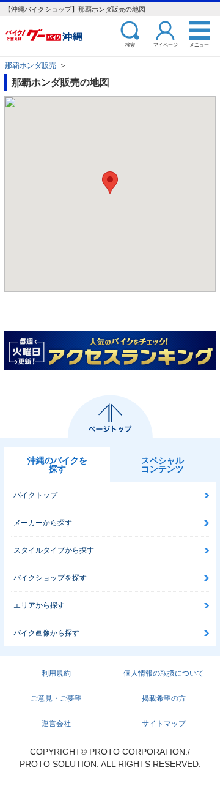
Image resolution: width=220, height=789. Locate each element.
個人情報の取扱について (163, 673)
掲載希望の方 (164, 698)
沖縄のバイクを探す (57, 464)
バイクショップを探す (50, 578)
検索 (130, 44)
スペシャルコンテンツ (162, 464)
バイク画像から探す (46, 633)
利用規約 (56, 673)
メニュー (199, 44)
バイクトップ (35, 495)
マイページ (165, 44)
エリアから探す (39, 605)
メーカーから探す (42, 522)
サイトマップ (164, 723)
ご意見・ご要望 (56, 698)
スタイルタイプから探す (53, 550)
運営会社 (56, 723)
